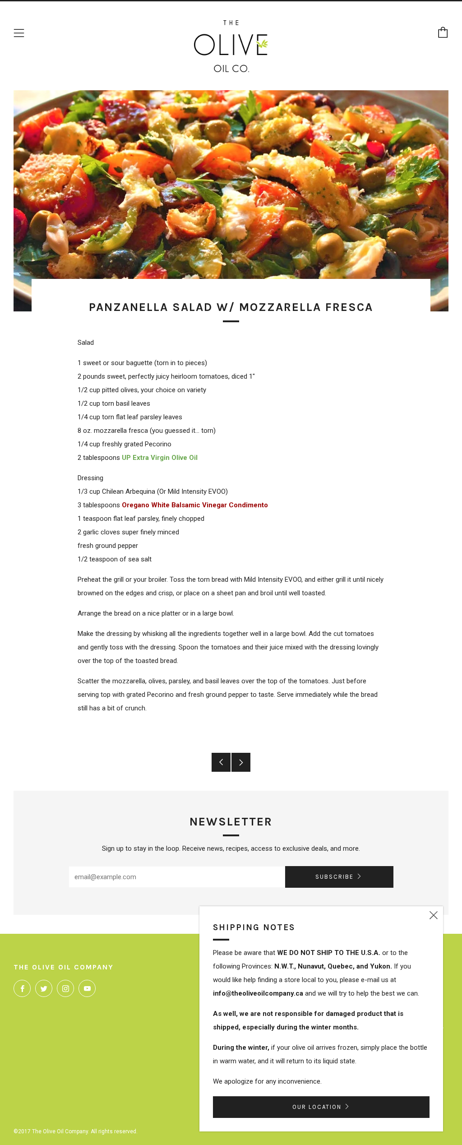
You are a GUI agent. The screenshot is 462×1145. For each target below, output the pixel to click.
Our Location (317, 1106)
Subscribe (334, 876)
